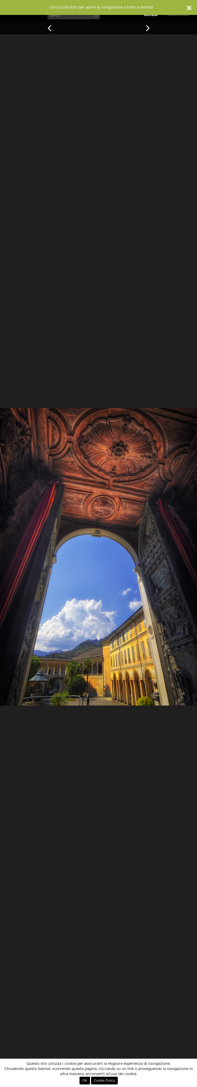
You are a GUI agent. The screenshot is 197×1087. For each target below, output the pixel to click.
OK (84, 1080)
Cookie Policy (104, 1080)
